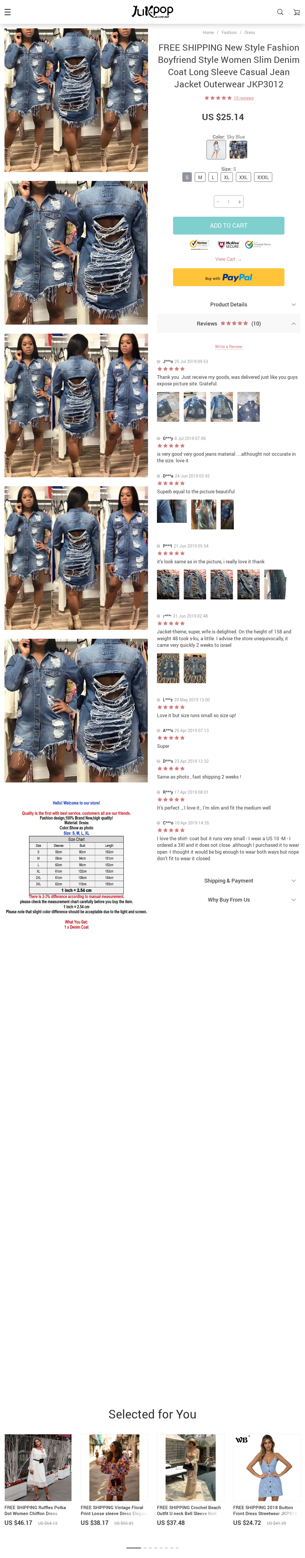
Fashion (229, 32)
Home (208, 32)
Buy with (213, 278)
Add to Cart (229, 225)
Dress (250, 32)
